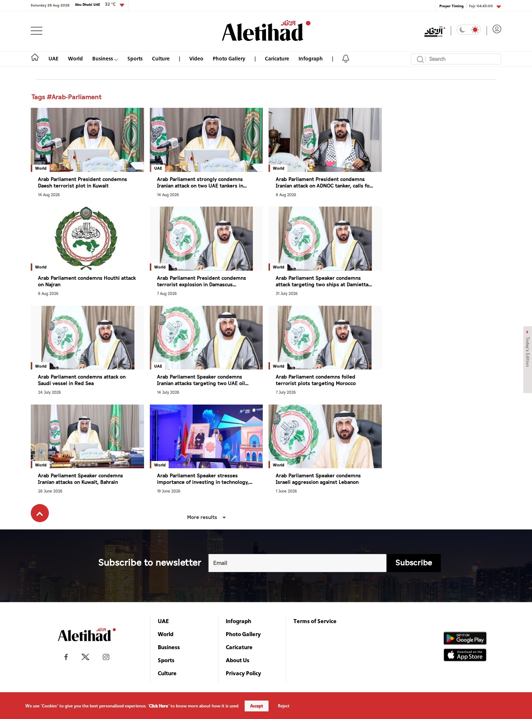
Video (196, 58)
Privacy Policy (243, 673)
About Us (237, 660)
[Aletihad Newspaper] (266, 30)
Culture (161, 58)
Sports (135, 58)
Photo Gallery (229, 58)
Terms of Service (315, 621)
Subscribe (414, 563)
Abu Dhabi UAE (95, 4)
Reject (284, 706)
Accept (256, 706)
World (75, 58)
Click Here (158, 706)
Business (103, 58)
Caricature (277, 58)
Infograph (311, 58)
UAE (53, 58)
